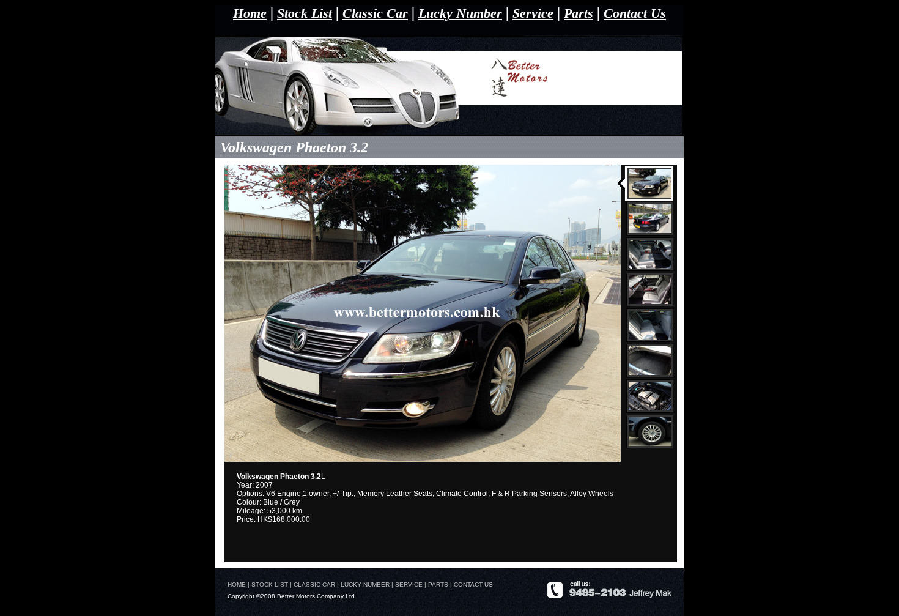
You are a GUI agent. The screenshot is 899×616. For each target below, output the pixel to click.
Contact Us (635, 13)
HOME (237, 584)
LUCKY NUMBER (366, 584)
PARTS (438, 584)
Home (250, 13)
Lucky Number (460, 13)
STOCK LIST (269, 584)
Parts (578, 13)
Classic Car (375, 13)
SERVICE (409, 584)
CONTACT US (473, 584)
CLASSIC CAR (314, 584)
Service (532, 13)
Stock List (304, 13)
